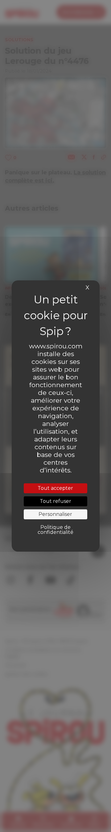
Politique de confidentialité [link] (55, 529)
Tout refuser (55, 501)
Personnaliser (55, 514)
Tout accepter (55, 488)
